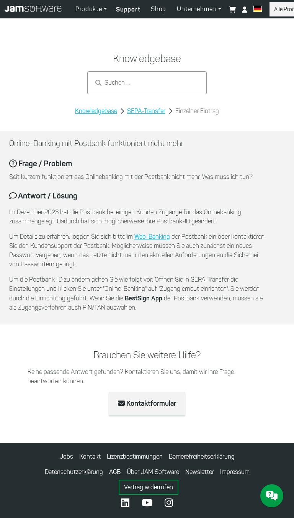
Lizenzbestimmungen (135, 456)
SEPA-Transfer (146, 111)
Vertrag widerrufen (148, 487)
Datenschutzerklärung (74, 471)
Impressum (235, 471)
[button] (257, 10)
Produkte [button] (89, 9)
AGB (115, 471)
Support (128, 9)
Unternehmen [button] (197, 9)
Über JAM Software (153, 471)
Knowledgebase (96, 111)
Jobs (66, 456)
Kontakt (90, 456)
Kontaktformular (150, 403)
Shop (158, 9)
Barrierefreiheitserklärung (202, 456)
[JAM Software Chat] (271, 495)
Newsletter (199, 471)
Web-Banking (152, 236)
